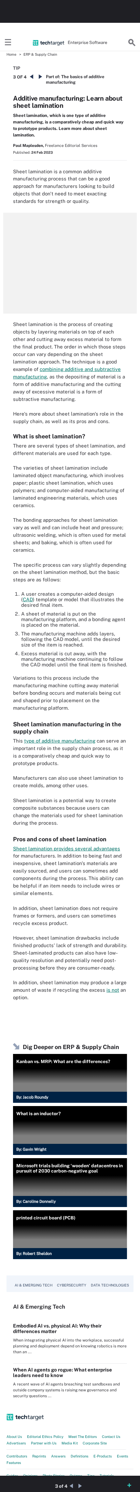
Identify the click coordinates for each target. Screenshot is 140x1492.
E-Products (102, 1456)
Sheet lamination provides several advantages (66, 848)
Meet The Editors (82, 1437)
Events (122, 1456)
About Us (14, 1437)
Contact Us (111, 1437)
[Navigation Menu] (8, 43)
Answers (58, 1456)
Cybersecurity (71, 1285)
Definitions (80, 1456)
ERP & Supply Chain (40, 54)
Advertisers (16, 1443)
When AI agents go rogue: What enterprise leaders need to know (62, 1372)
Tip (16, 68)
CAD (28, 599)
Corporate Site (95, 1443)
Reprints (39, 1456)
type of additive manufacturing (59, 741)
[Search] (132, 43)
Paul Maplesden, (28, 145)
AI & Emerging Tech (33, 1285)
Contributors (17, 1456)
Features (14, 1463)
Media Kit (70, 1443)
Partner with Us (44, 1443)
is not (112, 990)
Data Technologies (110, 1285)
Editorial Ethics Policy (45, 1437)
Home (11, 54)
